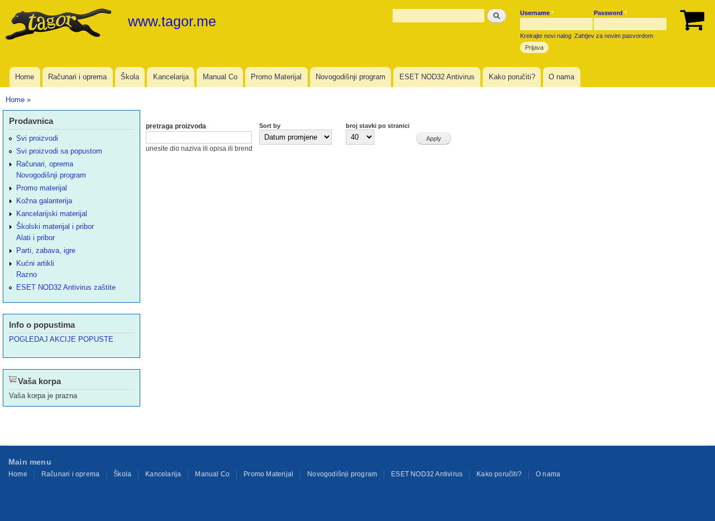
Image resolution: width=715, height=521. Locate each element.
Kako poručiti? (512, 77)
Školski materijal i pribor (55, 226)
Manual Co (220, 77)
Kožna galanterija (44, 201)
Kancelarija (171, 77)
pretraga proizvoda (176, 126)
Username (537, 12)
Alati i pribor (35, 237)
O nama (561, 77)
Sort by (269, 125)
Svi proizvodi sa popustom (59, 151)
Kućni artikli (35, 263)
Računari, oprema (44, 164)
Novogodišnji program (350, 77)
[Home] (60, 25)
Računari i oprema (77, 77)
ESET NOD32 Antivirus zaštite (66, 287)
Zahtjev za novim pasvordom (613, 35)
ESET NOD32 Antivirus (437, 77)
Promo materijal (41, 188)
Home (24, 77)
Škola (130, 77)
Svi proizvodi (37, 138)
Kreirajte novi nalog (545, 35)
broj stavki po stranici (377, 125)
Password (610, 12)
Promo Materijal (276, 77)
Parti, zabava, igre (45, 250)
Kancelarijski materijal (51, 213)
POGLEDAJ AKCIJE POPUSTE (61, 339)
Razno (26, 274)
